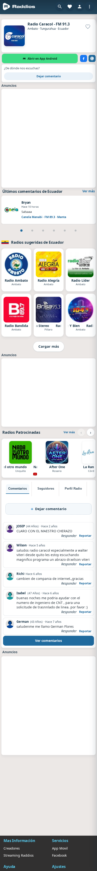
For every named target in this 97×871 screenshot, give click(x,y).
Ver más (88, 191)
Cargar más (48, 346)
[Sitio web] (92, 58)
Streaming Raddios (19, 855)
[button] (60, 6)
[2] (32, 230)
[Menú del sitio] (89, 6)
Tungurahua (48, 29)
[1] (21, 230)
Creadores (12, 848)
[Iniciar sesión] (79, 6)
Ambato (33, 29)
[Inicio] (19, 6)
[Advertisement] (48, 137)
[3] (43, 230)
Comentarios (17, 488)
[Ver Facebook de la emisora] (83, 58)
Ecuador (63, 29)
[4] (54, 230)
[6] (75, 230)
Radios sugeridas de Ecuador (37, 242)
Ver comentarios (48, 640)
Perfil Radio (73, 488)
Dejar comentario (48, 76)
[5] (65, 230)
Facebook (59, 855)
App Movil (60, 848)
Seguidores (45, 488)
